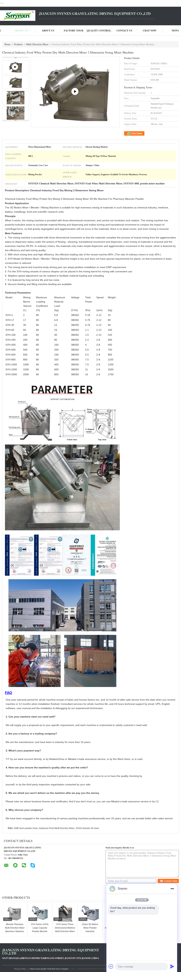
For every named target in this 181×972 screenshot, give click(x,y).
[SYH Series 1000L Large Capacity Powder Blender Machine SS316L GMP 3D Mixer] (39, 913)
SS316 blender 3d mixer (87, 828)
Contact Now (170, 881)
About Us (48, 30)
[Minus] (172, 889)
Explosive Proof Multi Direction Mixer (56, 828)
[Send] (172, 966)
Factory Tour (73, 30)
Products (21, 30)
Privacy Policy (20, 968)
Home (7, 44)
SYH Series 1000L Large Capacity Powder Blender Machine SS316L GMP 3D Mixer (40, 931)
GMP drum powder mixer (26, 828)
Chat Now (149, 30)
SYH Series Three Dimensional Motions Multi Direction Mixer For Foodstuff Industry (65, 931)
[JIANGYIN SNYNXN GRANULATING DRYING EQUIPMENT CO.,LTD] (19, 15)
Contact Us (124, 30)
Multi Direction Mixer (37, 44)
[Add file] (111, 966)
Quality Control (99, 30)
